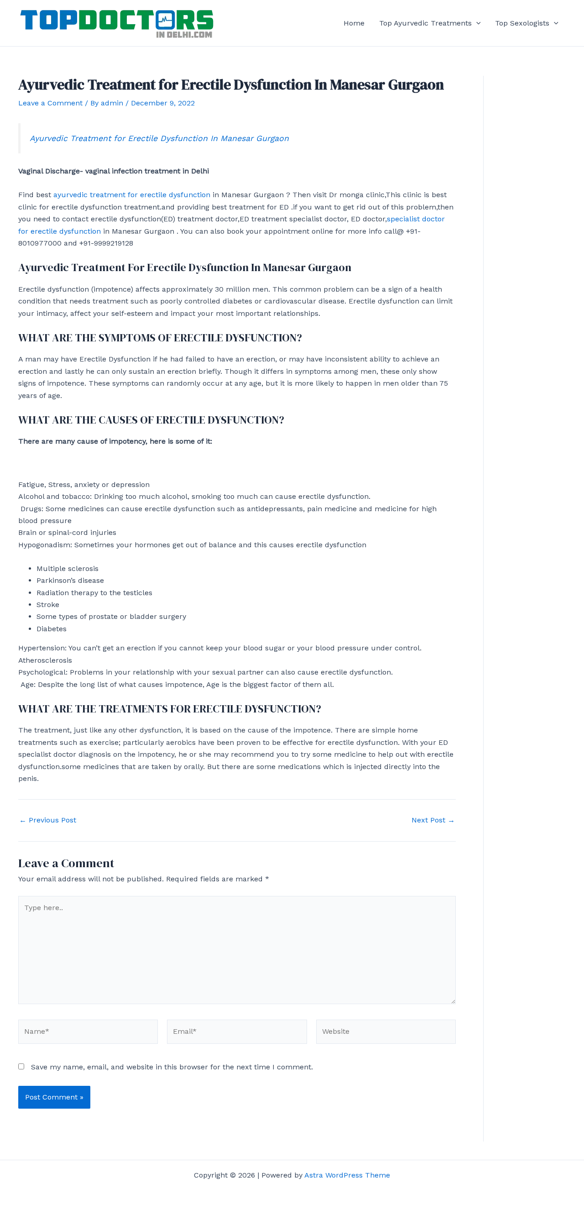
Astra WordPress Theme (347, 1175)
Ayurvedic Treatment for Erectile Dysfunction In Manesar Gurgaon (159, 138)
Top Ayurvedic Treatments (425, 23)
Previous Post (47, 820)
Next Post (433, 820)
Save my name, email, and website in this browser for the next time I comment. (172, 1067)
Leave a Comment (50, 103)
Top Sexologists (522, 23)
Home (354, 23)
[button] (476, 23)
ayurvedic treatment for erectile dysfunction (131, 194)
